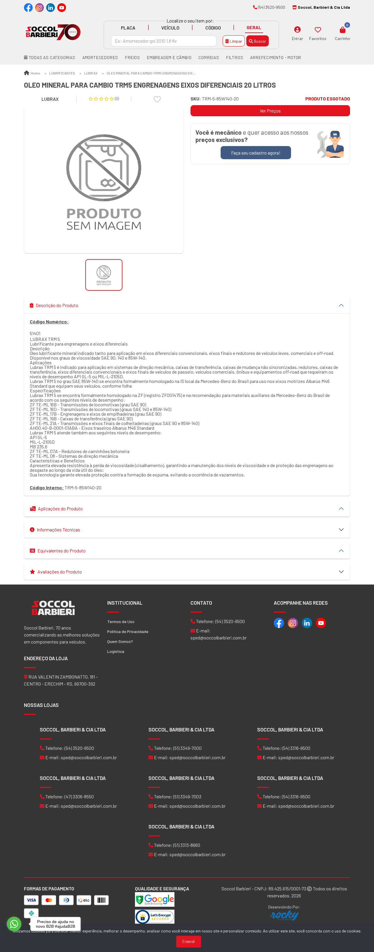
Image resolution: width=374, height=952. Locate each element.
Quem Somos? (120, 641)
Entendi (188, 941)
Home (35, 73)
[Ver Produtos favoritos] (318, 29)
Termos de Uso (120, 621)
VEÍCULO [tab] (170, 27)
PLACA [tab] (128, 27)
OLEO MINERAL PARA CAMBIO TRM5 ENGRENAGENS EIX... (151, 73)
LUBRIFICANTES (62, 73)
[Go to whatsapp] (14, 924)
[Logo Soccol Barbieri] (53, 31)
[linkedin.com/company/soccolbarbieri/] (50, 7)
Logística (115, 651)
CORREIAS (208, 57)
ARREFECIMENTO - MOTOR (275, 57)
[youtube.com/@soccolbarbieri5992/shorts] (61, 7)
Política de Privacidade (127, 631)
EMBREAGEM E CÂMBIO (169, 57)
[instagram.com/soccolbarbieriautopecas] (39, 7)
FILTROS (234, 57)
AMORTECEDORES (100, 57)
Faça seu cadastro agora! (255, 152)
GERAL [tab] (254, 27)
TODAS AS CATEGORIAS (51, 57)
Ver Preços (270, 110)
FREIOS (132, 57)
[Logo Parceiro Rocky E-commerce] (284, 915)
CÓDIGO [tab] (213, 27)
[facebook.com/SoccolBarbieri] (28, 7)
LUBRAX (91, 73)
